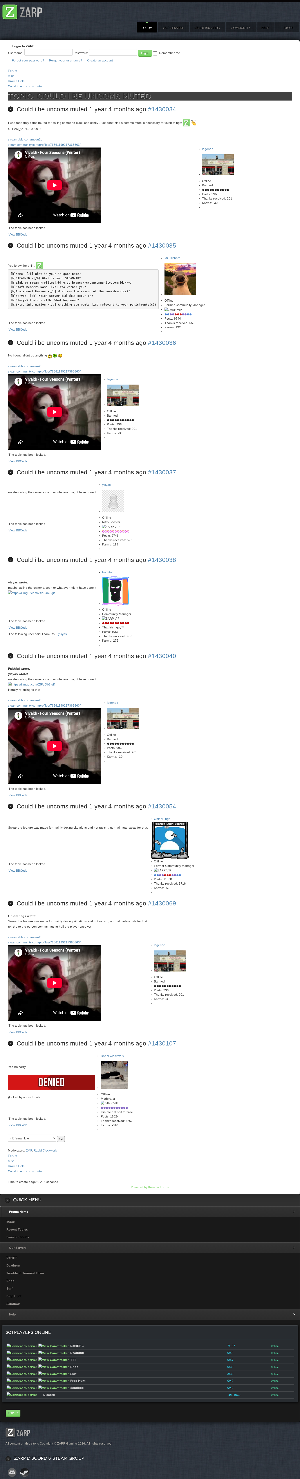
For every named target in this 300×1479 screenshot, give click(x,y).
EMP (29, 1150)
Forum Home (18, 1211)
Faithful (107, 572)
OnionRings (162, 818)
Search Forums (17, 1237)
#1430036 (162, 342)
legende (207, 149)
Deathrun (13, 1265)
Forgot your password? (28, 60)
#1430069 (162, 903)
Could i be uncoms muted (25, 86)
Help (265, 28)
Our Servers (173, 28)
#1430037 (162, 472)
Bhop (10, 1281)
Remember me (169, 53)
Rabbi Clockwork (112, 1056)
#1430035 (162, 245)
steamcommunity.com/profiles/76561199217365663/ (44, 144)
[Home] (22, 11)
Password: (81, 53)
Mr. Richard (172, 258)
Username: (15, 53)
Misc (11, 75)
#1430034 (162, 109)
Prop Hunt (14, 1296)
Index (10, 1222)
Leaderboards (207, 28)
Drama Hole (16, 81)
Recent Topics (17, 1229)
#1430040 (162, 656)
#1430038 (162, 559)
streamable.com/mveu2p (25, 139)
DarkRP (11, 1257)
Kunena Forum (158, 1187)
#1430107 (162, 1043)
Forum (146, 28)
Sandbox (13, 1304)
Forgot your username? (65, 60)
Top (11, 1413)
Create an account (100, 60)
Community (240, 28)
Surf (9, 1288)
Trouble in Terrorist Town (25, 1273)
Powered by (139, 1187)
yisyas (106, 484)
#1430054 (162, 806)
